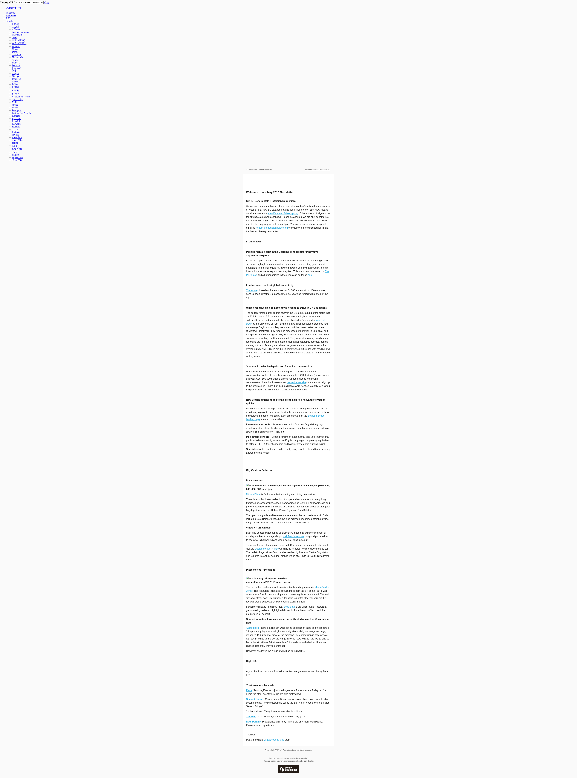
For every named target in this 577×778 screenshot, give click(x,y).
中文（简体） (19, 40)
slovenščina (17, 140)
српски (15, 143)
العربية (15, 26)
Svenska (16, 126)
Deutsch (16, 65)
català (14, 37)
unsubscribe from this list (303, 761)
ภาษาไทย (17, 149)
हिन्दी (14, 70)
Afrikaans (16, 29)
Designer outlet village (267, 548)
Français (16, 62)
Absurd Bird (252, 628)
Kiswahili (16, 124)
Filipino (15, 154)
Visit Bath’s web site (293, 536)
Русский (16, 118)
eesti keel (16, 54)
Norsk (15, 105)
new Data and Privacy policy (283, 213)
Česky (15, 49)
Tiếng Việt (17, 160)
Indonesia (16, 79)
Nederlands (17, 57)
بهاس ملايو (17, 99)
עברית (15, 129)
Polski (15, 107)
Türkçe (15, 152)
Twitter (13, 7)
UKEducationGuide (274, 739)
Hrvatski (16, 46)
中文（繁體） (19, 43)
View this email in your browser (317, 169)
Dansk (15, 52)
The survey (252, 290)
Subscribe (10, 13)
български (17, 34)
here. (310, 275)
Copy (46, 2)
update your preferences (281, 761)
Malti (14, 102)
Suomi (15, 60)
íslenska (16, 81)
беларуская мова (20, 32)
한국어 (15, 93)
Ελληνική (16, 68)
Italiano (15, 84)
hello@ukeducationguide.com (272, 227)
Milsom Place (253, 494)
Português (16, 110)
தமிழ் (14, 145)
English (15, 23)
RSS (8, 18)
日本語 (15, 87)
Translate (10, 21)
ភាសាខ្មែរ (16, 90)
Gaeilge (15, 76)
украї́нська (17, 157)
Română (16, 115)
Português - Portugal (21, 113)
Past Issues (11, 15)
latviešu (15, 134)
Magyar (15, 73)
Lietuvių (16, 132)
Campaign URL (7, 2)
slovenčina (17, 137)
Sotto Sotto (289, 606)
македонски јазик (21, 96)
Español (16, 121)
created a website (296, 382)
